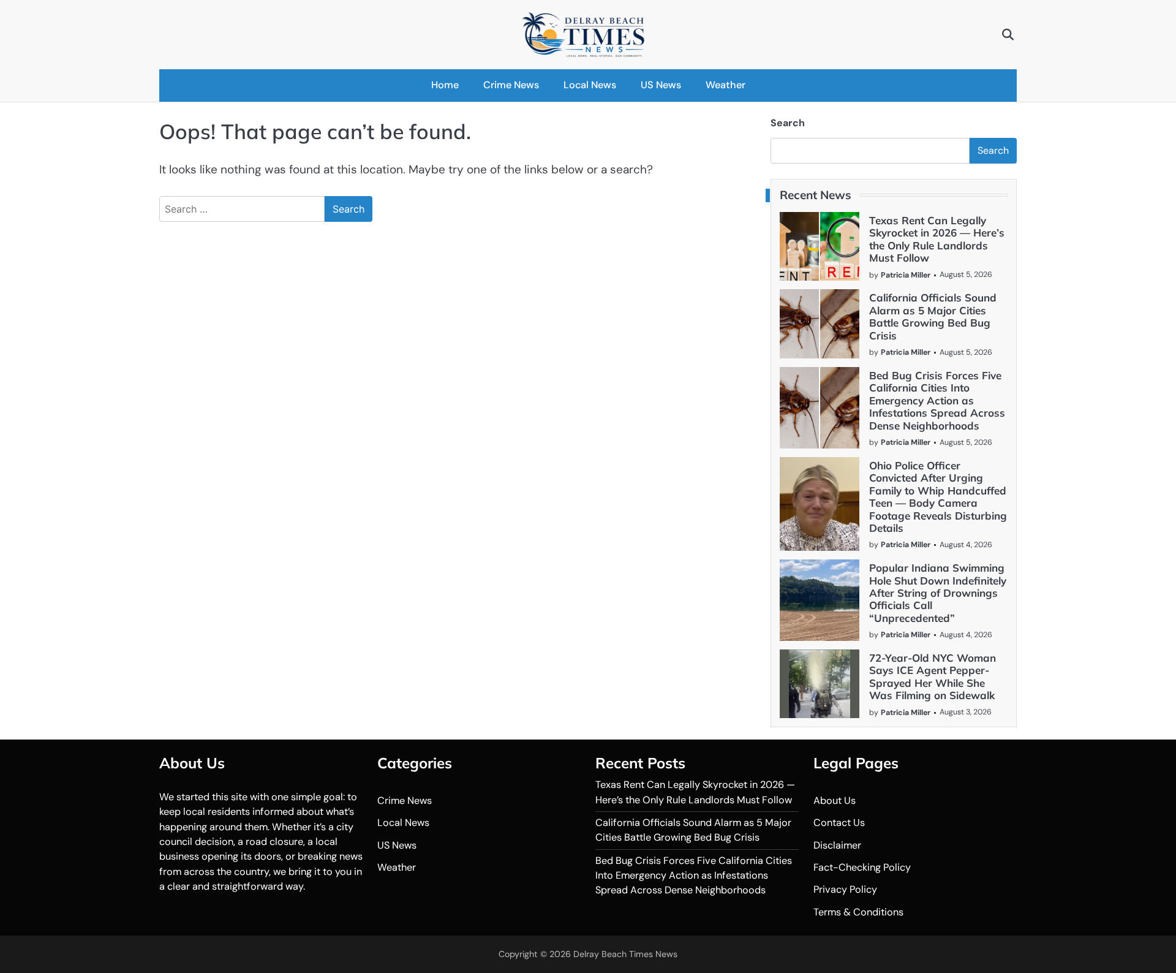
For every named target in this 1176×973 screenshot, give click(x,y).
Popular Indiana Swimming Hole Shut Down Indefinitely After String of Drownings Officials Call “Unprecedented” (937, 592)
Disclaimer (837, 845)
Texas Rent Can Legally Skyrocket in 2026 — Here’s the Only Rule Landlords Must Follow (937, 239)
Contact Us (839, 822)
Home (445, 84)
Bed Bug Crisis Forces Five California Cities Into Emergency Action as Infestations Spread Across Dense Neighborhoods (937, 400)
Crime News (511, 84)
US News (661, 84)
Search (788, 122)
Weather (725, 84)
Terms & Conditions (858, 912)
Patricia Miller (905, 275)
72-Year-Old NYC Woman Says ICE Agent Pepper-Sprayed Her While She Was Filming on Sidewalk (932, 676)
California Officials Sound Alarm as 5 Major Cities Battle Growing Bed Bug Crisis (933, 316)
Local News (590, 84)
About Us (834, 800)
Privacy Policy (845, 889)
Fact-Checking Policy (862, 867)
